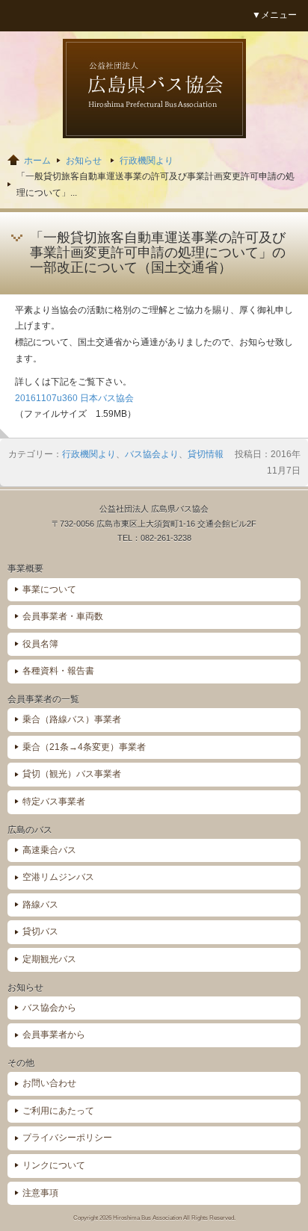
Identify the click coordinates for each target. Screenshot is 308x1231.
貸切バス (40, 931)
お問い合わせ (49, 1083)
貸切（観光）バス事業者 (71, 774)
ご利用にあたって (58, 1111)
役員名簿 (40, 644)
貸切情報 (206, 454)
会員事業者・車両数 (62, 616)
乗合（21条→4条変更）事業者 (84, 747)
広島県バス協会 (154, 88)
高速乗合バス (49, 850)
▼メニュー (274, 15)
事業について (49, 589)
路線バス (40, 904)
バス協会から (49, 1007)
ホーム (37, 160)
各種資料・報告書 (58, 671)
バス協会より (152, 454)
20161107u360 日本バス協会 (74, 398)
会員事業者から (53, 1034)
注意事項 (40, 1193)
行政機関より (146, 160)
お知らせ (84, 160)
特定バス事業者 (53, 801)
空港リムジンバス (58, 877)
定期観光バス (49, 959)
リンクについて (53, 1165)
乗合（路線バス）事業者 (71, 719)
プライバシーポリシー (67, 1137)
